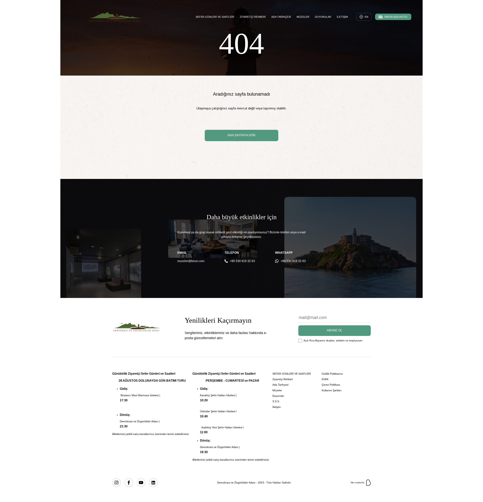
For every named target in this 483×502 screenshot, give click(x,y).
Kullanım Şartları (331, 390)
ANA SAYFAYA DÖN (241, 135)
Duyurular (278, 395)
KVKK (325, 379)
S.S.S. (276, 401)
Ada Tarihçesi (280, 384)
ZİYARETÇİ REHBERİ (253, 16)
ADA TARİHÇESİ (281, 16)
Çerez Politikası (331, 384)
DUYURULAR (323, 16)
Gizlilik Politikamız (332, 373)
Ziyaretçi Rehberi (282, 379)
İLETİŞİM (342, 16)
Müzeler (277, 390)
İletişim (276, 406)
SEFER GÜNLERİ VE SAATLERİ (215, 16)
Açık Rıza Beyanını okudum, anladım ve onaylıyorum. (333, 340)
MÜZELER (303, 16)
